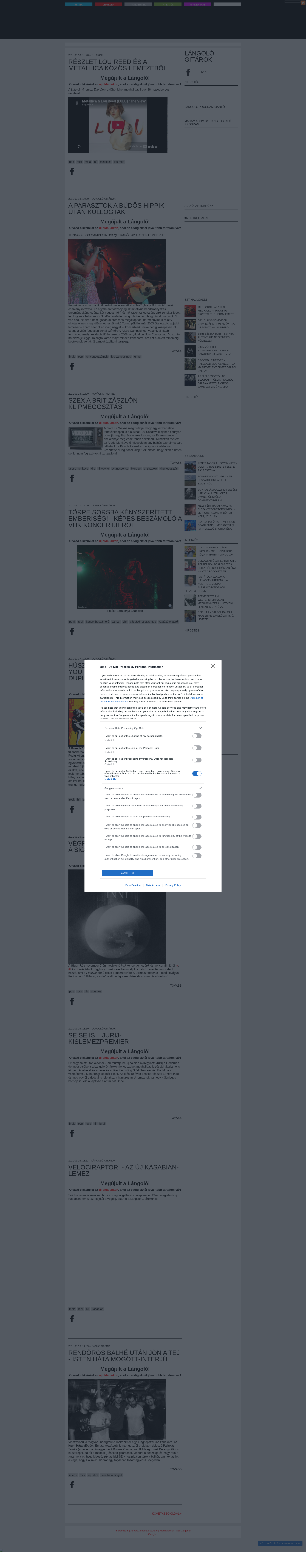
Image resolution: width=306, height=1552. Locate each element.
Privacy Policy (173, 885)
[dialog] (153, 776)
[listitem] (153, 728)
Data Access (153, 885)
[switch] (197, 735)
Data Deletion (133, 885)
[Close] (214, 667)
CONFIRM (127, 873)
